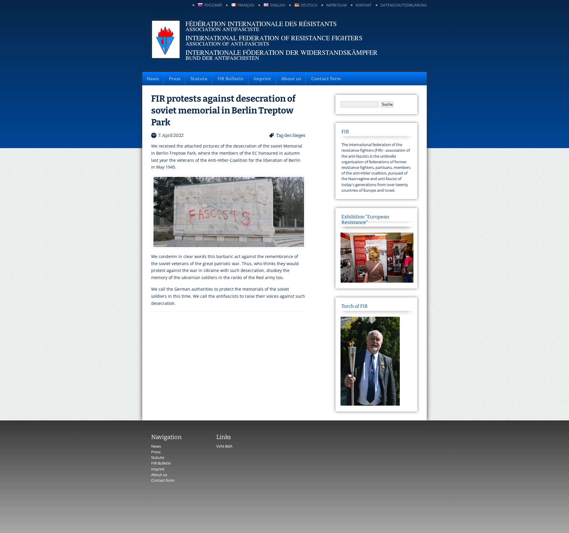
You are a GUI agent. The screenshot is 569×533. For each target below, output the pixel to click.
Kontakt (364, 5)
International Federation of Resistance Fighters (274, 37)
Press (174, 78)
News (153, 78)
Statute (199, 78)
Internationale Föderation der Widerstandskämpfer (282, 52)
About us (291, 78)
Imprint (262, 78)
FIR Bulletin (231, 78)
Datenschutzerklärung (404, 5)
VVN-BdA (224, 446)
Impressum (336, 5)
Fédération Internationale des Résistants (261, 23)
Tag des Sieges (290, 135)
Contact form (326, 78)
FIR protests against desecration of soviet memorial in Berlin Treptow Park (223, 110)
